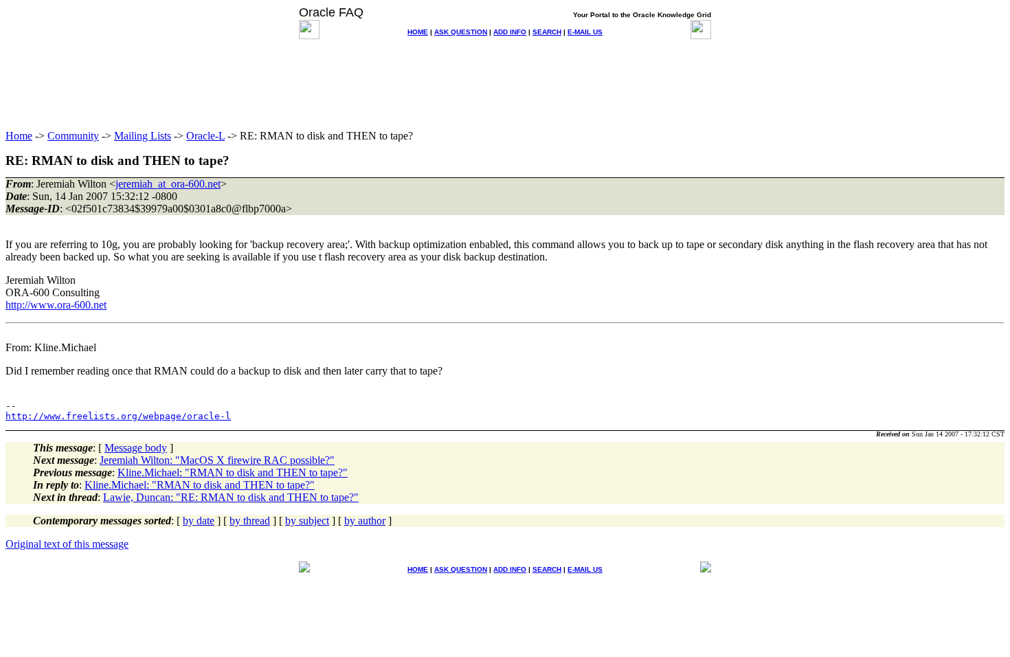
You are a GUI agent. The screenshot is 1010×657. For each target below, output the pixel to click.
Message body (135, 448)
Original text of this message (66, 544)
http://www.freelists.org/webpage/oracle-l (118, 416)
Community (73, 136)
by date (198, 520)
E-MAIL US (585, 32)
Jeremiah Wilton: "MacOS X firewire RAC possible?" (217, 460)
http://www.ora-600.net (55, 305)
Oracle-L (205, 136)
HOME (417, 32)
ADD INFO (509, 32)
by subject (307, 520)
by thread (249, 520)
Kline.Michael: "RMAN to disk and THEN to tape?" (232, 472)
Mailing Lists (142, 136)
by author (364, 520)
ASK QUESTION (460, 32)
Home (18, 136)
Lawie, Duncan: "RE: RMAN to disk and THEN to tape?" (231, 497)
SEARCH (546, 32)
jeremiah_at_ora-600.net (168, 184)
